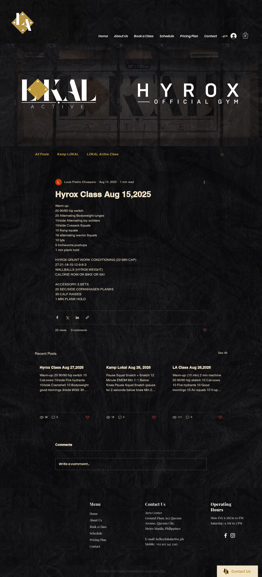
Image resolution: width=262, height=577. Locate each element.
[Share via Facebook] (57, 317)
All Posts (42, 154)
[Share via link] (87, 317)
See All (222, 352)
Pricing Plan (98, 540)
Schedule (96, 533)
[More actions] (204, 182)
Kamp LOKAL (67, 154)
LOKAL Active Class (102, 154)
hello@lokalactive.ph (170, 539)
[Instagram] (233, 535)
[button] (245, 35)
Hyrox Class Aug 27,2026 (62, 367)
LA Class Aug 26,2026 (192, 367)
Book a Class (98, 527)
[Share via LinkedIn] (77, 317)
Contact (95, 546)
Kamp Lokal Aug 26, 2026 (128, 367)
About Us (96, 520)
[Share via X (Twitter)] (67, 317)
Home (94, 514)
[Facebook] (225, 535)
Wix (162, 571)
